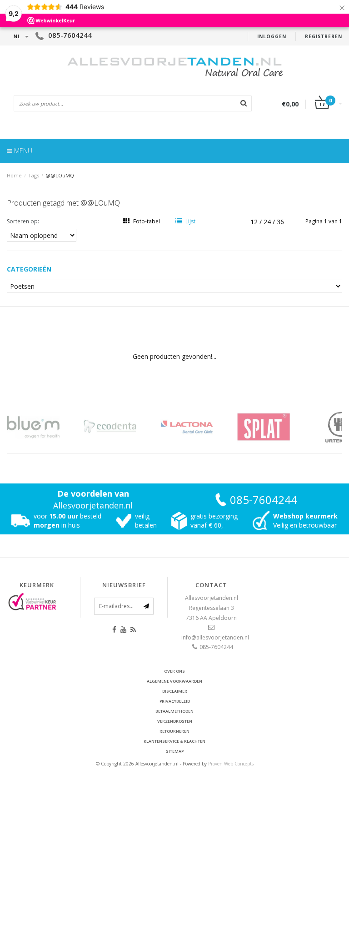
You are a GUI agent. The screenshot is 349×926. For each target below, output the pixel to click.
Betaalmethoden (174, 711)
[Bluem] (44, 426)
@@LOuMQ (59, 175)
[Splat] (274, 426)
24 (268, 221)
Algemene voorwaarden (174, 681)
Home (14, 175)
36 (280, 221)
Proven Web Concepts (231, 763)
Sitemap (175, 751)
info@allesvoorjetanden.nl (215, 637)
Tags (33, 175)
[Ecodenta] (121, 426)
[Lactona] (197, 426)
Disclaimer (174, 691)
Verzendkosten (174, 721)
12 (254, 221)
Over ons (174, 671)
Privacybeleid (175, 701)
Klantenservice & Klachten (174, 741)
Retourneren (174, 731)
